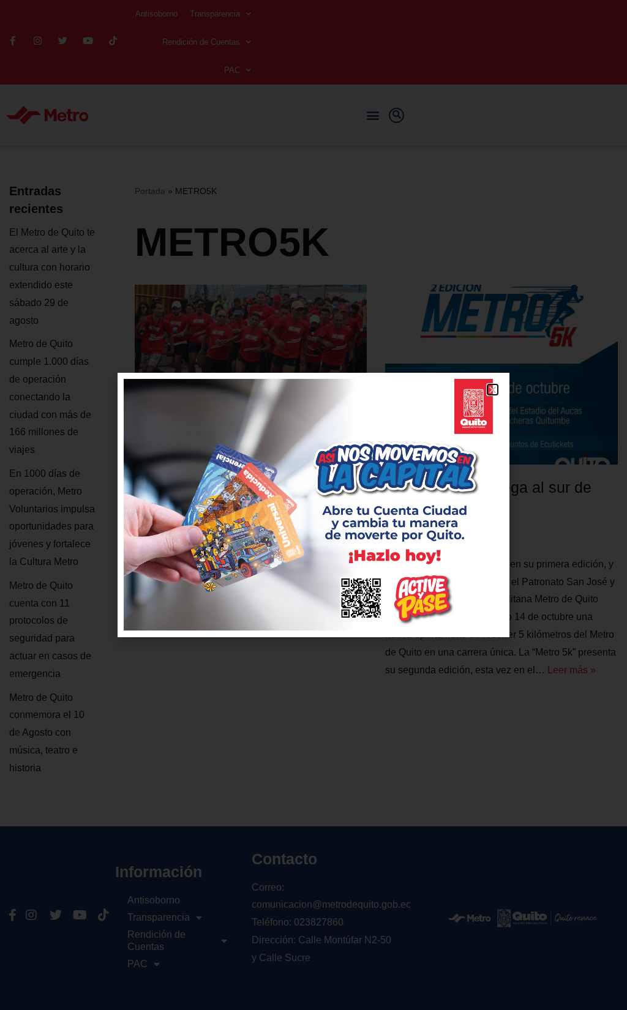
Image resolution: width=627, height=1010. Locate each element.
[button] (492, 389)
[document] (313, 505)
